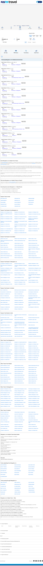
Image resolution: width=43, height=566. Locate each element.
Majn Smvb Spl (4, 75)
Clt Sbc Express (4, 145)
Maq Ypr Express (4, 139)
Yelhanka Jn (14, 135)
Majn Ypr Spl (3, 107)
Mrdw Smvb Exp (4, 126)
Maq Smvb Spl (4, 100)
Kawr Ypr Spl (3, 94)
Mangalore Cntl (4, 103)
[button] (33, 39)
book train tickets (4, 162)
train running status (3, 164)
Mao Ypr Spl (3, 120)
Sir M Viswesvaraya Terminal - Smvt (18, 77)
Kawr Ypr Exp (3, 81)
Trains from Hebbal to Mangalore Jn (7, 459)
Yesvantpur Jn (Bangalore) (16, 64)
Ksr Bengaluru (14, 154)
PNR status (33, 163)
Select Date (23, 63)
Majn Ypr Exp (3, 62)
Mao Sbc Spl (3, 152)
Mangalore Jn (4, 64)
